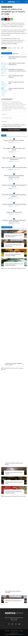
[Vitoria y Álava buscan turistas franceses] (4, 77)
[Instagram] (12, 624)
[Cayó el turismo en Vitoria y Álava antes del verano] (4, 65)
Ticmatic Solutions (19, 634)
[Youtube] (19, 624)
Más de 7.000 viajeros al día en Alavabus (14, 140)
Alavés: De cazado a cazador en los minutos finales (14, 167)
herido (18, 47)
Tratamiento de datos (14, 630)
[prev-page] (2, 94)
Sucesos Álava (10, 6)
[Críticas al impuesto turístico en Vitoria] (4, 92)
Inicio (2, 4)
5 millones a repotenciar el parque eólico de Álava (14, 204)
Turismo (3, 49)
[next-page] (4, 94)
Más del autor (15, 53)
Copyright (21, 630)
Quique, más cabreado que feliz (14, 212)
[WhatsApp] (11, 19)
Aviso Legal (7, 630)
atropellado (9, 47)
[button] (2, 2)
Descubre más (14, 620)
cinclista (14, 47)
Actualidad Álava (7, 4)
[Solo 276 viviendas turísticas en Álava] (4, 85)
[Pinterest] (8, 19)
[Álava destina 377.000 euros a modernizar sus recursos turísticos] (4, 71)
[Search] (26, 2)
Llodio (22, 47)
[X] (5, 19)
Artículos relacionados (6, 53)
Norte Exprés (11, 142)
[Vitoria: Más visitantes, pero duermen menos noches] (4, 58)
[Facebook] (2, 19)
